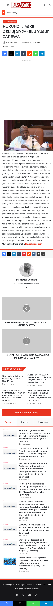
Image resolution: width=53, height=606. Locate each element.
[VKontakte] (34, 254)
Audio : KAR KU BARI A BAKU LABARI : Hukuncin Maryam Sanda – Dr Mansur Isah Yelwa (39, 378)
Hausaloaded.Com (43, 585)
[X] (9, 254)
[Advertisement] (26, 89)
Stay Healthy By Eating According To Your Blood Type (13, 378)
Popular (24, 422)
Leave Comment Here (26, 412)
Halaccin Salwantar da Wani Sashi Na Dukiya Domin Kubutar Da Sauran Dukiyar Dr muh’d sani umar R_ (39, 395)
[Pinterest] (24, 254)
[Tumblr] (19, 254)
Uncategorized (10, 22)
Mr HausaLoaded (12, 43)
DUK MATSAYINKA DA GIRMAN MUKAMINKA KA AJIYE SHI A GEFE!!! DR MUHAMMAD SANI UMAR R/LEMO (13, 395)
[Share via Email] (38, 254)
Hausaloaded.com (33, 244)
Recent (8, 422)
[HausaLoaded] (21, 5)
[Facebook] (4, 254)
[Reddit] (29, 254)
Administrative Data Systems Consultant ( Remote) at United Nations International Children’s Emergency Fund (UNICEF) (33, 563)
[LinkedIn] (14, 254)
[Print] (43, 254)
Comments (43, 422)
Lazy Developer (32, 589)
